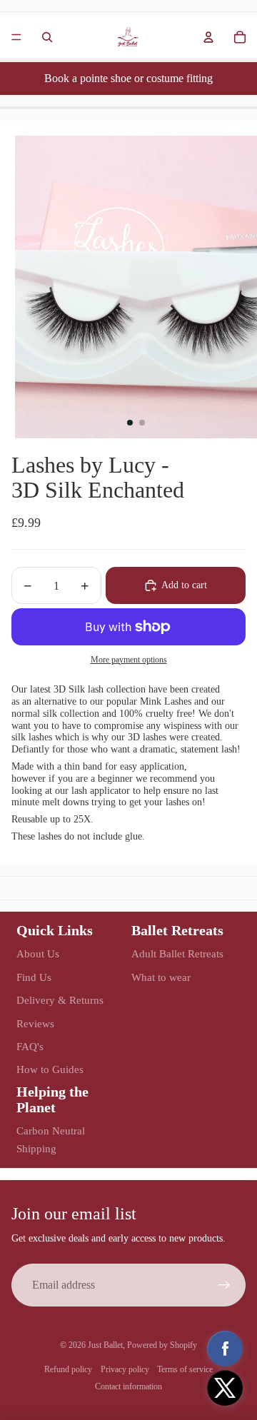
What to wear (161, 977)
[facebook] (225, 1348)
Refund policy (68, 1369)
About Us (37, 954)
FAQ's (30, 1046)
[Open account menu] (208, 37)
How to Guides (50, 1069)
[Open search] (47, 37)
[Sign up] (224, 1285)
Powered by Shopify (162, 1345)
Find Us (33, 977)
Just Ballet (105, 1345)
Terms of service (185, 1369)
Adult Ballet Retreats (177, 954)
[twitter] (225, 1388)
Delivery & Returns (60, 1000)
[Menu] (16, 37)
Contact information (128, 1386)
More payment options (129, 660)
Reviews (35, 1023)
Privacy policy (125, 1369)
